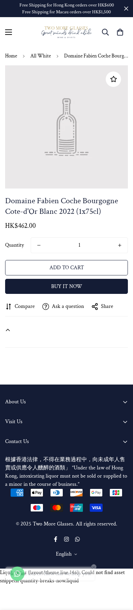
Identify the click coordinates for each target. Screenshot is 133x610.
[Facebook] (55, 539)
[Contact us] (17, 574)
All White (40, 56)
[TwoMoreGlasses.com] (66, 32)
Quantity (14, 245)
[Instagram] (66, 539)
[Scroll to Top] (121, 574)
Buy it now (66, 286)
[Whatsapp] (77, 539)
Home (11, 56)
